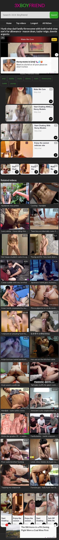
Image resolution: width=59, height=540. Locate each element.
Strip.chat (37, 92)
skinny (28, 78)
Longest (34, 23)
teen (36, 78)
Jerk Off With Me (51, 519)
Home (9, 23)
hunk (20, 78)
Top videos (21, 23)
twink (4, 83)
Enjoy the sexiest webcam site (41, 144)
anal (3, 78)
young (13, 83)
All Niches (47, 23)
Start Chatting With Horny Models (42, 108)
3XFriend (29, 5)
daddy (11, 78)
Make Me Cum (27, 39)
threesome (46, 78)
